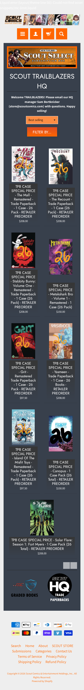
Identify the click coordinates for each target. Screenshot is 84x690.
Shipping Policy (29, 661)
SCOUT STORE (62, 645)
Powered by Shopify (42, 681)
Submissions (21, 651)
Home (29, 645)
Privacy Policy (56, 656)
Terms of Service (30, 656)
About (43, 645)
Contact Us (64, 651)
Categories (44, 651)
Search (16, 645)
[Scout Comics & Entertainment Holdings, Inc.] (42, 20)
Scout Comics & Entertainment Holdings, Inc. (49, 673)
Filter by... (42, 132)
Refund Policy (55, 661)
